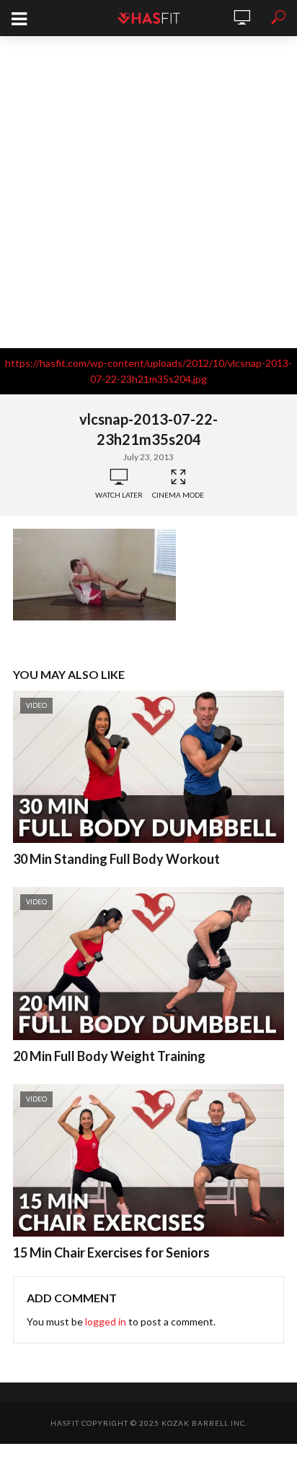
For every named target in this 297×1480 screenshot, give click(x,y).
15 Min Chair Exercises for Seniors (111, 1252)
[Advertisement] (148, 192)
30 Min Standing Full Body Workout (116, 859)
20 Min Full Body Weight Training (109, 1056)
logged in (105, 1321)
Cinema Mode (178, 494)
